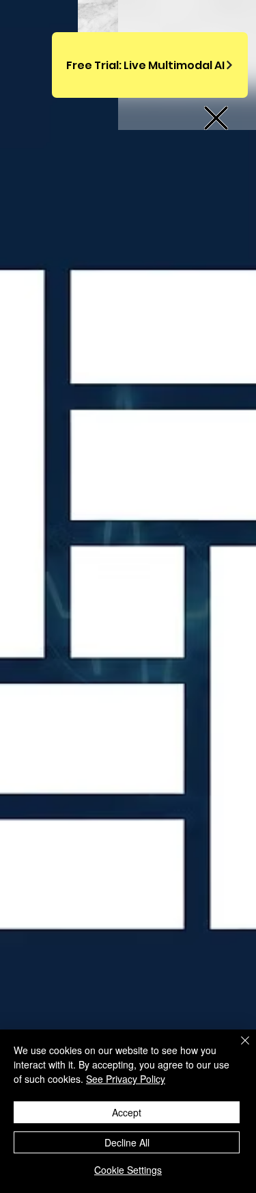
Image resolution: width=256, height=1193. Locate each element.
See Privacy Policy (125, 1079)
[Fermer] (237, 1048)
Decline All (127, 1142)
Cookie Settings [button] (128, 1170)
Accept (126, 1112)
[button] (216, 118)
